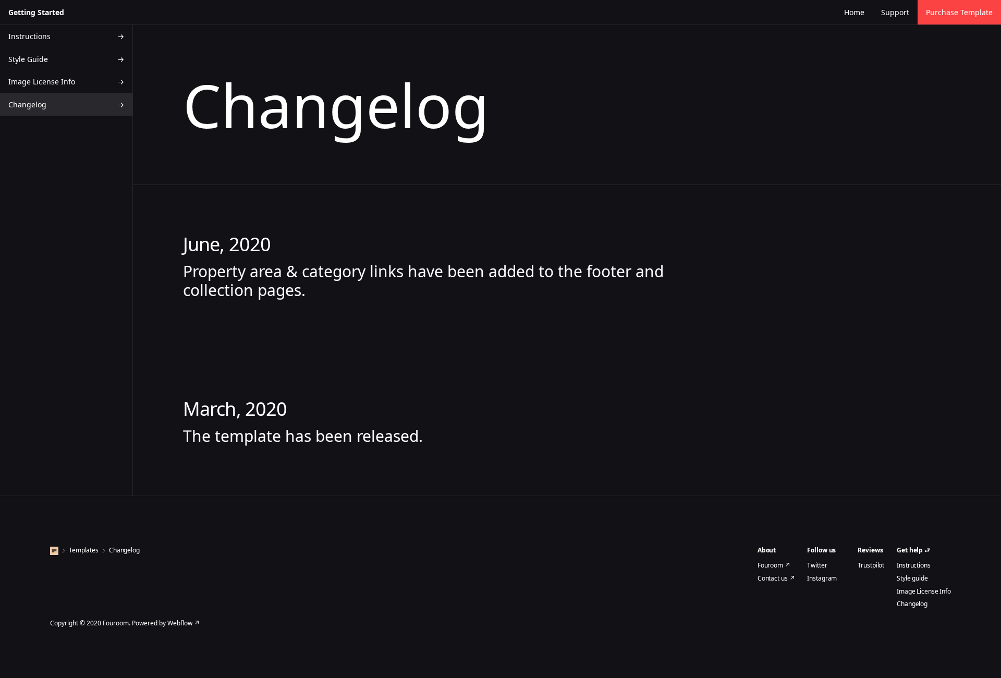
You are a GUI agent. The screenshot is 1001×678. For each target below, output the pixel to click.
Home (854, 12)
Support (895, 12)
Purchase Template (959, 12)
